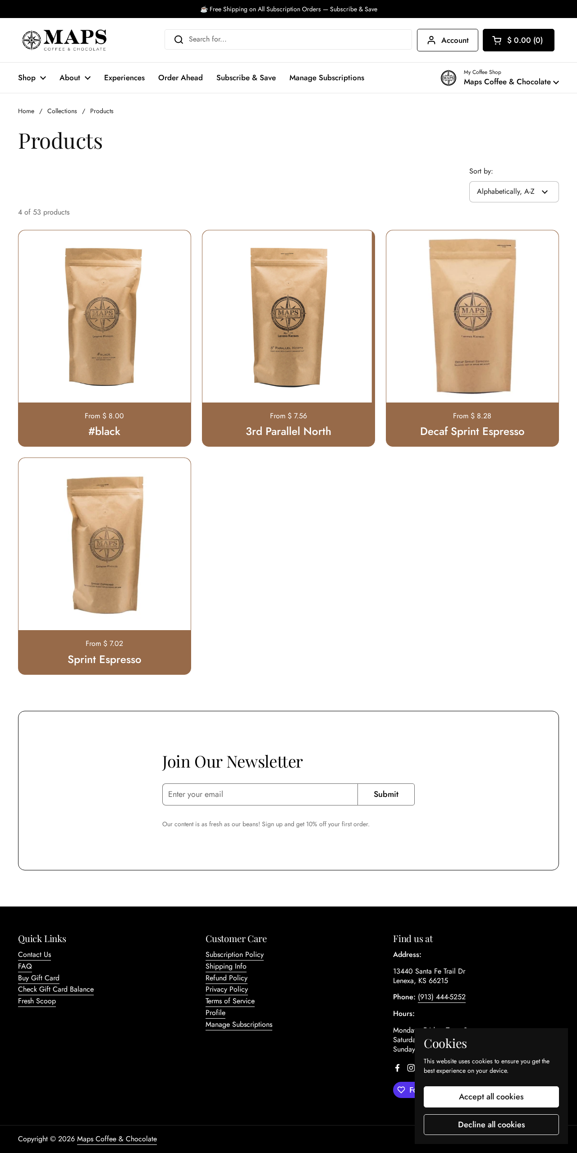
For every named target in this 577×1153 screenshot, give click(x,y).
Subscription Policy (235, 954)
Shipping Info (226, 966)
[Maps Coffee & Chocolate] (64, 40)
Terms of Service (230, 1001)
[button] (518, 40)
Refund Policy (226, 978)
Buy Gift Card (39, 978)
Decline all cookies (491, 1124)
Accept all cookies (491, 1097)
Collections (62, 110)
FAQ (25, 966)
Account (455, 40)
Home (26, 110)
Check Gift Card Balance (56, 989)
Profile (215, 1012)
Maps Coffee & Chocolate (117, 1139)
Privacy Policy (227, 989)
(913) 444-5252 (442, 997)
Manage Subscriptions (239, 1024)
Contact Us (34, 954)
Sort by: (481, 171)
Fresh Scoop (37, 1001)
